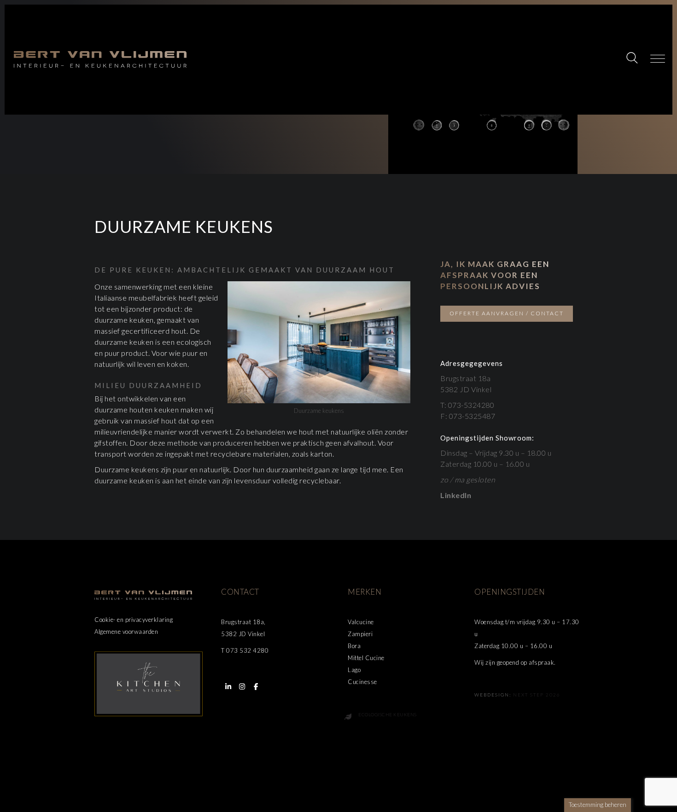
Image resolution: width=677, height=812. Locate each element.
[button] (633, 58)
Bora (354, 646)
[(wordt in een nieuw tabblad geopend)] (148, 682)
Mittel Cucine (366, 657)
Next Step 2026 (536, 694)
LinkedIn (455, 495)
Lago (354, 669)
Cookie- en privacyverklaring (133, 619)
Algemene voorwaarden (126, 631)
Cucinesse (362, 681)
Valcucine (361, 622)
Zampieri (360, 634)
